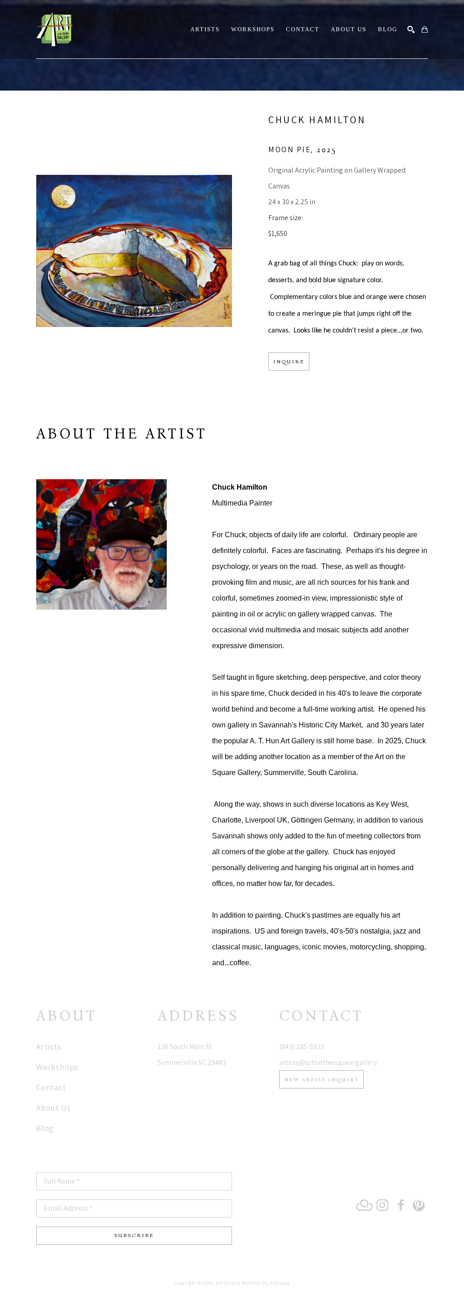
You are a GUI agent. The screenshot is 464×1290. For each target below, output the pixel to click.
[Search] (411, 29)
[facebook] (400, 1205)
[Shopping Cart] (424, 29)
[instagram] (382, 1205)
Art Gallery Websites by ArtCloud (253, 1283)
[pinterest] (419, 1205)
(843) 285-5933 (301, 1046)
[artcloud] (364, 1205)
